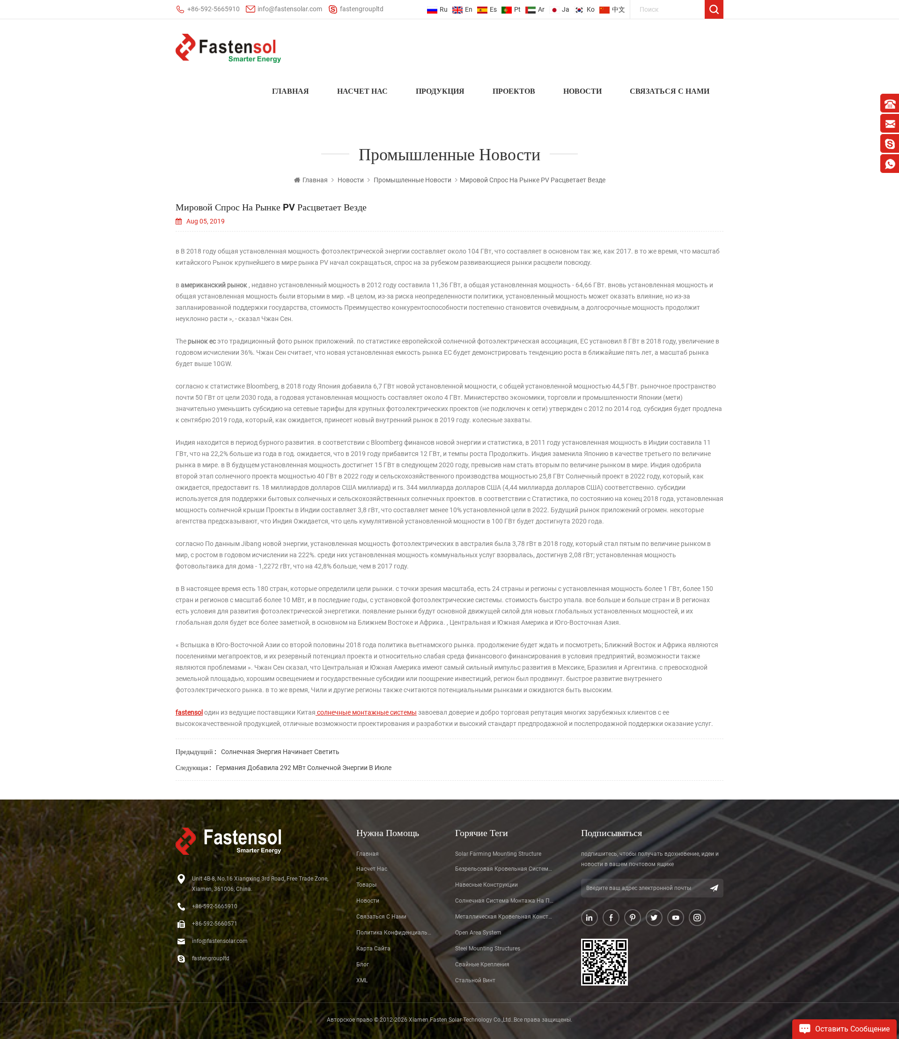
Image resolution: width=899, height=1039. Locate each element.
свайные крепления (482, 964)
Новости (582, 91)
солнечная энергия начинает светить (280, 751)
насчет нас (362, 91)
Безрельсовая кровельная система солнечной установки (504, 869)
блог (362, 964)
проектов (514, 91)
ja (565, 9)
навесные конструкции (486, 885)
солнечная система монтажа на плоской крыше (504, 900)
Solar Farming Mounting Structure (498, 854)
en (468, 9)
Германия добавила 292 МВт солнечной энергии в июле (303, 767)
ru (444, 9)
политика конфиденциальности (394, 932)
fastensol (189, 712)
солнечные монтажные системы (366, 712)
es (493, 9)
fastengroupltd (361, 9)
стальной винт (475, 980)
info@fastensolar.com (290, 9)
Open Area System (478, 932)
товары (366, 885)
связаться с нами (669, 91)
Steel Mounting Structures (487, 948)
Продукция (440, 91)
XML (362, 980)
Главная (290, 91)
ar (541, 9)
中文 (618, 9)
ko (591, 9)
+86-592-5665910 (213, 9)
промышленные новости (412, 180)
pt (517, 9)
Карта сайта (373, 948)
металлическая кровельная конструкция (504, 916)
